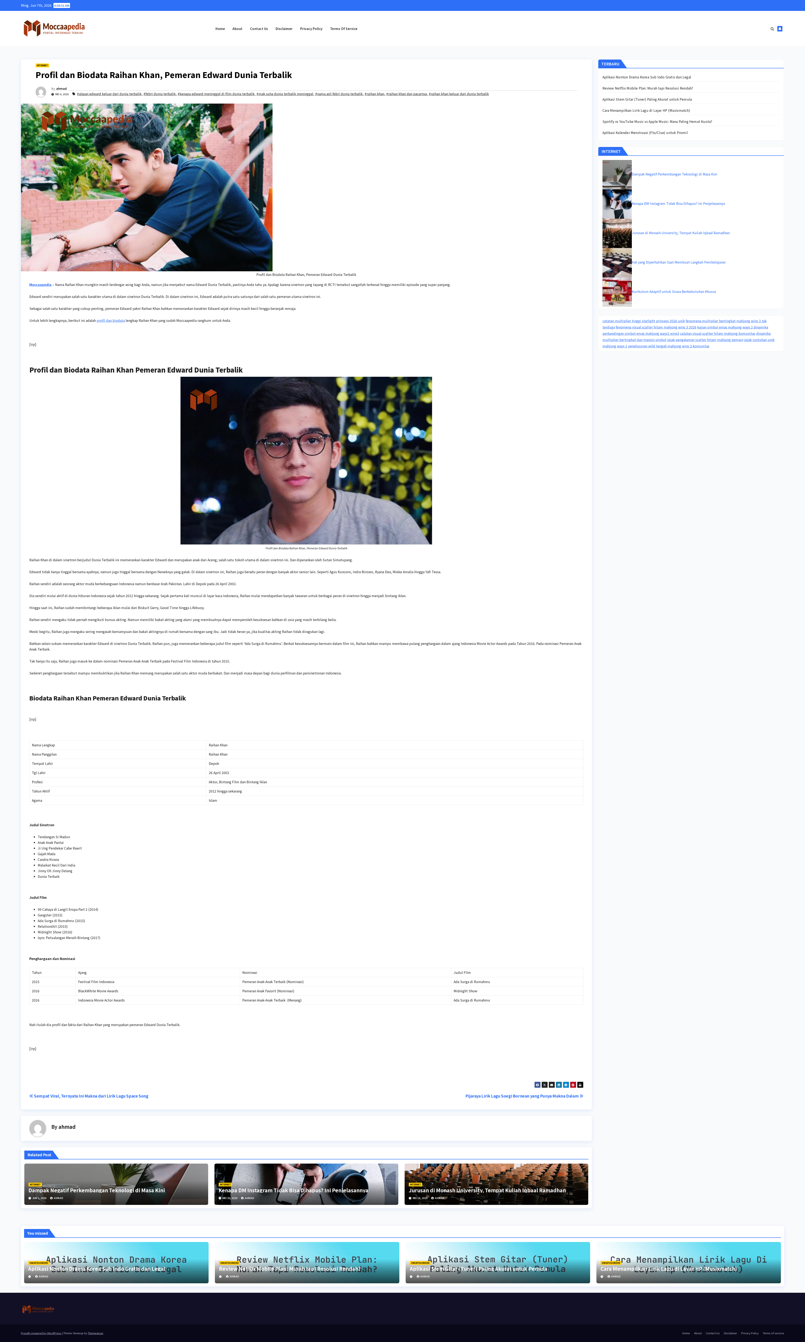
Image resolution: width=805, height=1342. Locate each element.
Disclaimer (284, 28)
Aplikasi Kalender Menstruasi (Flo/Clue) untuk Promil (645, 132)
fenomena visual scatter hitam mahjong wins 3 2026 (656, 327)
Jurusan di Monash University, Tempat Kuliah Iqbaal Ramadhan (487, 1190)
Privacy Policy (311, 28)
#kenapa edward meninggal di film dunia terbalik (216, 93)
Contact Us (259, 28)
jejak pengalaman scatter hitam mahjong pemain (705, 339)
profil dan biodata (111, 320)
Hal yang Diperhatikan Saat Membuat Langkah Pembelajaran (679, 262)
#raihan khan (374, 93)
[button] (772, 28)
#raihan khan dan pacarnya (406, 93)
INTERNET (42, 65)
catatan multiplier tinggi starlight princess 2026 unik (643, 320)
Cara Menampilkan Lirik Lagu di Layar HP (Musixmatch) (646, 110)
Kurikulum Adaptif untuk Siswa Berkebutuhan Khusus (674, 291)
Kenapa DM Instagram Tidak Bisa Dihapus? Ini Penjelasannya (293, 1190)
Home (220, 28)
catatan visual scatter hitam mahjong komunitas (717, 333)
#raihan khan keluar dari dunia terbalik (459, 93)
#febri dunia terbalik (159, 93)
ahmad (61, 88)
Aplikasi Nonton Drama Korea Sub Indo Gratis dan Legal (646, 76)
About (237, 28)
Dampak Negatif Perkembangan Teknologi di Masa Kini (97, 1190)
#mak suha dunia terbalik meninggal (284, 93)
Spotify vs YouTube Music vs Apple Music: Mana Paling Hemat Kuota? (657, 121)
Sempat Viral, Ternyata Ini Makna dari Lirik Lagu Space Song (90, 1096)
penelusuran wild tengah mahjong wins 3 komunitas (668, 345)
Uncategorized (39, 1262)
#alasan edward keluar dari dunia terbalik (109, 93)
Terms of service (344, 28)
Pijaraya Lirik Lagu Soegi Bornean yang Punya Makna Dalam (522, 1096)
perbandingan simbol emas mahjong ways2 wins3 (640, 333)
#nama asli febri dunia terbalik (339, 93)
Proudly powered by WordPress (41, 1333)
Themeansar (95, 1333)
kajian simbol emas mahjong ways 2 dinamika (732, 327)
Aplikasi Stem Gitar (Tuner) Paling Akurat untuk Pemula (647, 99)
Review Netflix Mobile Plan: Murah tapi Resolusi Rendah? (647, 88)
